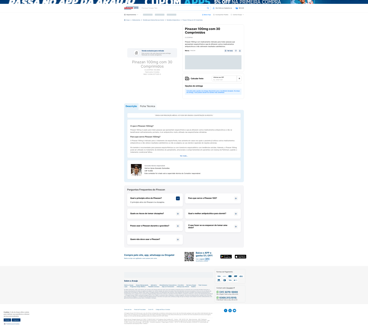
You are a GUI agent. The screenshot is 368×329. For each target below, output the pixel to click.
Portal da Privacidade (140, 309)
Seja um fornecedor (168, 286)
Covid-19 (150, 309)
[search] (175, 8)
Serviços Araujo (191, 285)
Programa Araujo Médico (137, 286)
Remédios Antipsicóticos (173, 20)
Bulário (193, 286)
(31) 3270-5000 (228, 292)
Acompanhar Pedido (221, 14)
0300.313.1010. (228, 297)
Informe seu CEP (218, 77)
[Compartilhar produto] (240, 50)
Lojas (125, 286)
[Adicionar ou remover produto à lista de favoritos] (235, 50)
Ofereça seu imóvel (183, 286)
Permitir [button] (7, 320)
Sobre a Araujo (128, 285)
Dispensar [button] (16, 320)
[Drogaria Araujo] (131, 8)
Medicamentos (136, 20)
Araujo (128, 20)
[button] (12, 323)
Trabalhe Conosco (153, 286)
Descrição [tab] (131, 106)
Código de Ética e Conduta (163, 309)
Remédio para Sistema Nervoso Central (153, 20)
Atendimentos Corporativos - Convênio (171, 285)
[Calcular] (239, 79)
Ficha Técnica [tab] (147, 106)
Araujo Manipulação (142, 285)
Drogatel (229, 288)
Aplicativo (154, 285)
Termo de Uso (127, 309)
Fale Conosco (203, 285)
